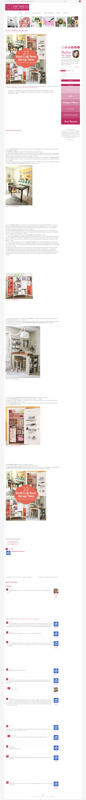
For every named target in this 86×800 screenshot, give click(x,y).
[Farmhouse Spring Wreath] (36, 21)
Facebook (22, 1)
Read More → (77, 66)
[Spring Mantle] (60, 21)
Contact (66, 13)
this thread (14, 87)
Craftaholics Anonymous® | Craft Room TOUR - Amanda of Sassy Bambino (25, 618)
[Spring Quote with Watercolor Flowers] (48, 21)
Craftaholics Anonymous (15, 31)
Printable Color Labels (14, 542)
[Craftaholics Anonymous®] (17, 7)
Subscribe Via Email (70, 70)
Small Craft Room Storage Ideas (17, 30)
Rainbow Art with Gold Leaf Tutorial (19, 577)
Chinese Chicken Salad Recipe (48, 577)
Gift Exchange (48, 13)
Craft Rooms (36, 13)
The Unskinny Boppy (15, 378)
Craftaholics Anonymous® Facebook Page (28, 87)
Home (20, 13)
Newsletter (63, 70)
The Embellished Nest (15, 299)
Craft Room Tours (13, 544)
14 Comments (24, 31)
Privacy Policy (70, 139)
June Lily (53, 796)
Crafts (27, 13)
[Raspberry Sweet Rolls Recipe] (24, 21)
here (31, 156)
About (58, 13)
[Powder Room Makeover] (12, 21)
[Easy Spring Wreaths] (72, 21)
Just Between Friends (15, 206)
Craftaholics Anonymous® (37, 796)
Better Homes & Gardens (16, 445)
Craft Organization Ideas (13, 541)
